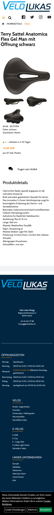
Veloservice (17, 470)
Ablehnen (32, 509)
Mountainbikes (18, 416)
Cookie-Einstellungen (15, 509)
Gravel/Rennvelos (19, 420)
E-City (15, 438)
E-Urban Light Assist (20, 445)
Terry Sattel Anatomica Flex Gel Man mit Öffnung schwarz (24, 39)
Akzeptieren (45, 509)
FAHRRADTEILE (14, 23)
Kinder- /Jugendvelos (21, 406)
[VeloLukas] (27, 6)
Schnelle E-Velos (19, 448)
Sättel (27, 23)
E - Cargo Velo (18, 442)
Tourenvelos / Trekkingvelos (23, 413)
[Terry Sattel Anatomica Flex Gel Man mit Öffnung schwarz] (27, 76)
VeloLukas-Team (19, 473)
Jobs (14, 480)
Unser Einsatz (18, 477)
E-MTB (15, 435)
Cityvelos (16, 410)
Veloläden (16, 467)
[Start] (3, 23)
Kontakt (15, 463)
